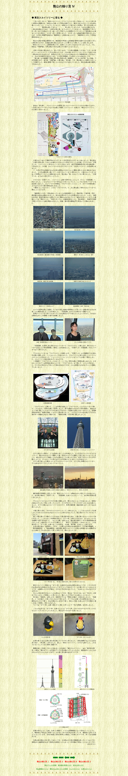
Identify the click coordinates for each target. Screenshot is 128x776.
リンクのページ (74, 769)
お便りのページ (86, 769)
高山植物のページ (42, 769)
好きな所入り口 (78, 765)
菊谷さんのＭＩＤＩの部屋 (59, 769)
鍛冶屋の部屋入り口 (64, 765)
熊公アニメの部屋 (51, 765)
